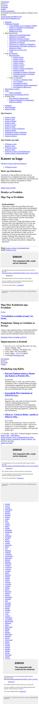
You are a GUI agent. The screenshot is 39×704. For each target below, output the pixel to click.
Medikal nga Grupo (15, 31)
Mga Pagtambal (14, 55)
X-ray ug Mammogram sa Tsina (22, 437)
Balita (7, 91)
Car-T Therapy (18, 81)
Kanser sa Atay (18, 59)
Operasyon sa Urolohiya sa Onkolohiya (22, 44)
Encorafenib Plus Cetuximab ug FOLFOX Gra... (18, 394)
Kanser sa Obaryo (19, 76)
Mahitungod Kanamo (12, 24)
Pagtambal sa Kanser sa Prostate (23, 74)
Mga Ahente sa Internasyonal (18, 98)
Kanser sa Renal (18, 70)
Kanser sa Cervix (19, 65)
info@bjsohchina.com (17, 355)
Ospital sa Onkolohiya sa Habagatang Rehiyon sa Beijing (21, 28)
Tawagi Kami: (11, 16)
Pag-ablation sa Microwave (22, 87)
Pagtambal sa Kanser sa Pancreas (24, 72)
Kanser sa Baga (18, 57)
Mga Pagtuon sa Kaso (12, 89)
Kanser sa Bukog (19, 61)
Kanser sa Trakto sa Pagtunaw (23, 68)
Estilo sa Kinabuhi (15, 93)
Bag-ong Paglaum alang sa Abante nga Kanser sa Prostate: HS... (20, 374)
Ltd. (34, 439)
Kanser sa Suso (18, 63)
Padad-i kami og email (8, 188)
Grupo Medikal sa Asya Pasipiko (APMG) (23, 26)
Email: (10, 18)
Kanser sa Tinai (18, 67)
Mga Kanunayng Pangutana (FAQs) (17, 94)
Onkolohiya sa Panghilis (17, 37)
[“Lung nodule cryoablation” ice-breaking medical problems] (3, 312)
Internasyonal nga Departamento (19, 35)
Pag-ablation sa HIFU (20, 83)
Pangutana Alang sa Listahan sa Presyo (14, 337)
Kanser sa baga (10, 150)
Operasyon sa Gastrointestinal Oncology (22, 40)
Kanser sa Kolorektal (13, 439)
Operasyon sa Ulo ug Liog (18, 50)
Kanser (3, 439)
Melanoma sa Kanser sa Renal (19, 39)
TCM (11, 52)
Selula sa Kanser (6, 437)
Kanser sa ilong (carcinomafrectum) (16, 153)
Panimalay (8, 22)
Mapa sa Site (5, 435)
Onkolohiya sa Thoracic (17, 42)
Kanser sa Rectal (26, 439)
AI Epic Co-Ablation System (22, 80)
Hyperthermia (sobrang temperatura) (25, 85)
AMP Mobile (15, 435)
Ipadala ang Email (7, 443)
